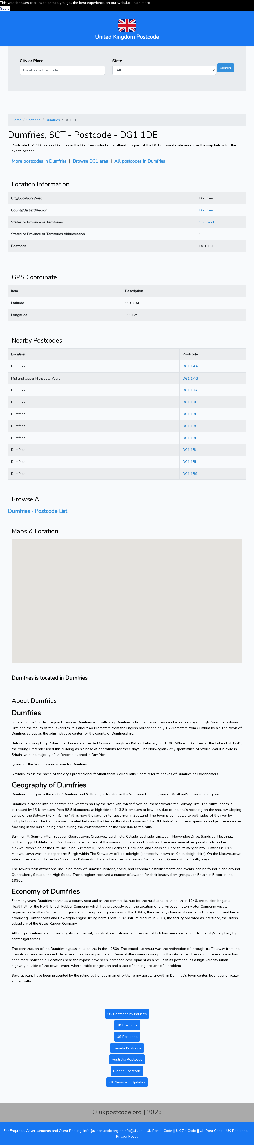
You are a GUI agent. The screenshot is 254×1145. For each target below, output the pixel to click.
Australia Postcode (127, 1059)
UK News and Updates (127, 1082)
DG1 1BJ (189, 449)
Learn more (141, 2)
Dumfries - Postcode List (37, 511)
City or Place (31, 61)
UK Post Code (211, 1130)
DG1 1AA (190, 366)
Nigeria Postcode (127, 1070)
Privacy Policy (127, 1136)
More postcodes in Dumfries (39, 161)
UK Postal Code (159, 1130)
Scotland (33, 119)
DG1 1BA (190, 390)
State (117, 61)
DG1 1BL (190, 461)
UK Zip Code (186, 1130)
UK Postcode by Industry (127, 1013)
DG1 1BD (190, 402)
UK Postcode (127, 1025)
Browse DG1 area (90, 161)
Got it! (5, 8)
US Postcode (127, 1036)
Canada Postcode (127, 1048)
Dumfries (53, 119)
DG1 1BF (190, 414)
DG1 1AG (190, 378)
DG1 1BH (190, 437)
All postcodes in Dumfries (139, 161)
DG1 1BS (190, 473)
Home (16, 119)
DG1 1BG (190, 425)
